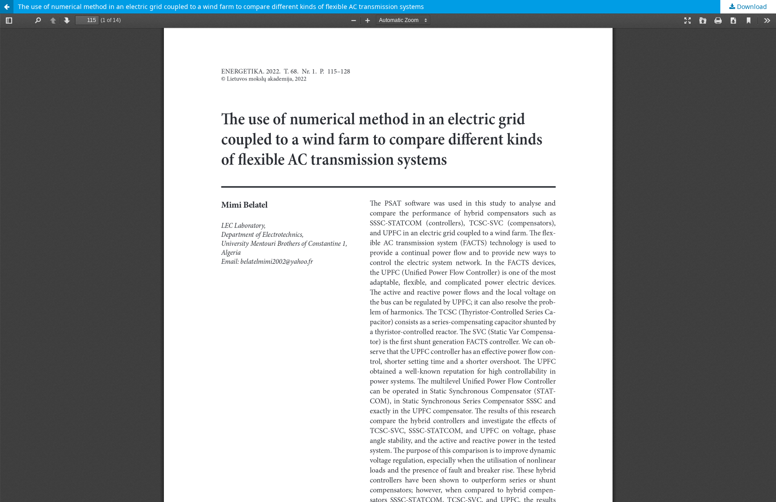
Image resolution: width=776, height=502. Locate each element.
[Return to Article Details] (6, 6)
